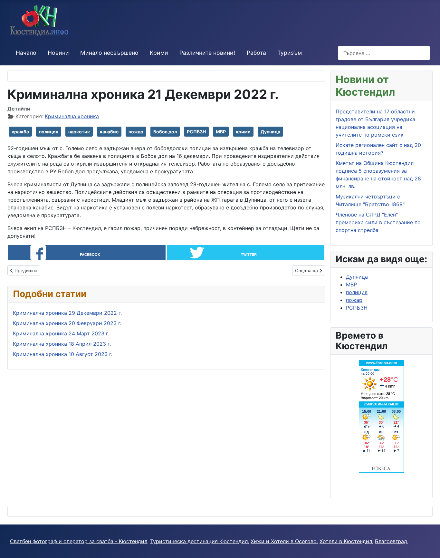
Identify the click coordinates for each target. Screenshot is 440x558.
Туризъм (289, 52)
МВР (221, 131)
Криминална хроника (72, 116)
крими (243, 131)
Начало (26, 52)
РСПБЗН (196, 131)
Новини (58, 52)
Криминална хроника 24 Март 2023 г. (61, 333)
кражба (20, 131)
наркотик (79, 131)
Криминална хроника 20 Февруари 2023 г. (67, 323)
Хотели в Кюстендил (346, 541)
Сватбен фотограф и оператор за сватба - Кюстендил (78, 541)
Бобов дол (165, 131)
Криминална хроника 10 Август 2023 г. (62, 354)
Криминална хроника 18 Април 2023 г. (62, 344)
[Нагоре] (429, 546)
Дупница (270, 131)
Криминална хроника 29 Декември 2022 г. (67, 313)
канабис (109, 131)
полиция (48, 131)
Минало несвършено (109, 52)
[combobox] (384, 53)
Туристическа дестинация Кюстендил (199, 541)
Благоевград (391, 541)
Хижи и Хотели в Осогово (284, 541)
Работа (256, 52)
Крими (159, 52)
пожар (136, 131)
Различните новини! (207, 52)
